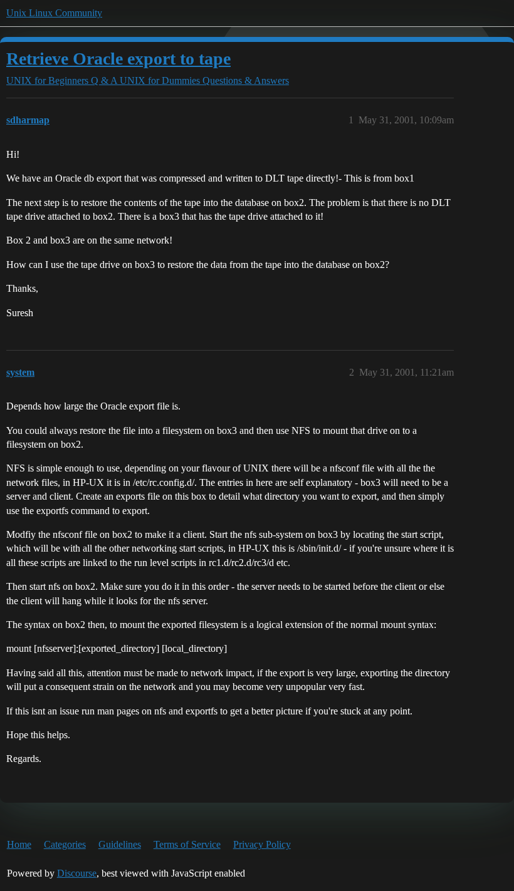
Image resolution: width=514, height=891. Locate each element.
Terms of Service (187, 844)
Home (19, 844)
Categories (65, 844)
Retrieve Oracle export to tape (118, 58)
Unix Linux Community (54, 13)
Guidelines (119, 844)
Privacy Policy (262, 844)
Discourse (77, 873)
